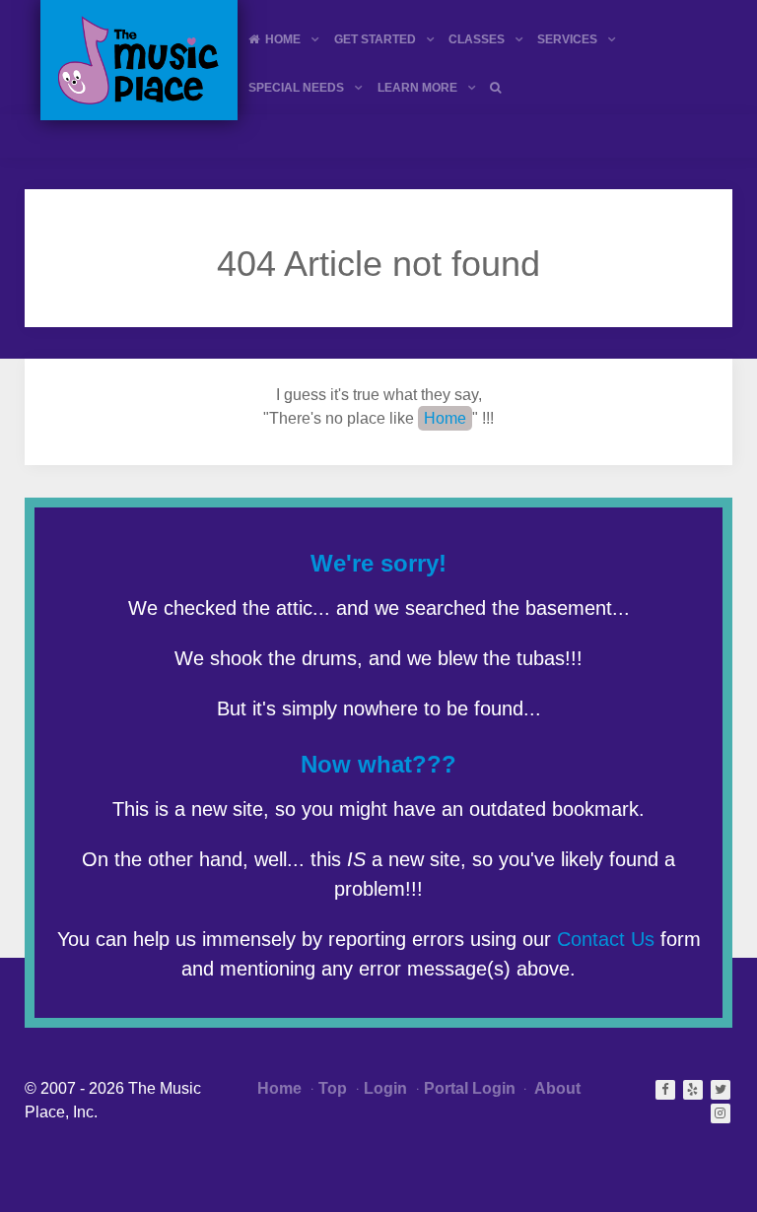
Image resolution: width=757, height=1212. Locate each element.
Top (332, 1088)
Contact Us (605, 939)
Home (445, 418)
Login (385, 1088)
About (556, 1088)
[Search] (498, 87)
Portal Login (470, 1088)
